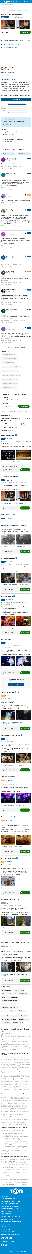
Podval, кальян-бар (7, 817)
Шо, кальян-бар (6, 639)
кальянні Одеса (23, 1019)
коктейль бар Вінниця (8, 1004)
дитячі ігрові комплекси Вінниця (12, 375)
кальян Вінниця (6, 990)
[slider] (4, 17)
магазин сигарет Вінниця (10, 379)
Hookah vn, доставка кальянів (10, 735)
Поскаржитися (7, 168)
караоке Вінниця (19, 990)
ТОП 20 (3, 10)
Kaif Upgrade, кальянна (8, 476)
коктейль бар (5, 75)
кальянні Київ (6, 1022)
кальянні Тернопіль (21, 1016)
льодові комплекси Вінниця (10, 371)
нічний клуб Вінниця (8, 362)
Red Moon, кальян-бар (8, 858)
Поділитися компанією (9, 48)
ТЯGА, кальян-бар (7, 776)
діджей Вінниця (6, 993)
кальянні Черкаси (18, 1022)
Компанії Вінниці (11, 10)
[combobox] (8, 153)
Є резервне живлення (10, 427)
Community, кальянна (8, 558)
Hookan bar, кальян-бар (8, 899)
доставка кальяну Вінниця (9, 1000)
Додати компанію (16, 684)
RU (27, 1)
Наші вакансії (5, 1226)
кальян (13, 79)
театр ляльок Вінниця (9, 354)
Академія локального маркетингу (11, 1221)
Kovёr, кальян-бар (7, 596)
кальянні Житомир (7, 1016)
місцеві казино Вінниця (9, 387)
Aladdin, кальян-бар (7, 515)
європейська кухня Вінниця (10, 997)
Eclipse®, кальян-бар (8, 435)
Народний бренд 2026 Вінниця (10, 1216)
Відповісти (5, 166)
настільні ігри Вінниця (21, 993)
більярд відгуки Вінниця (9, 358)
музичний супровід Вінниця (10, 1007)
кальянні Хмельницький (9, 1019)
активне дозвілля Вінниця (10, 383)
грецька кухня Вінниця (8, 1010)
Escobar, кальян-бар (7, 692)
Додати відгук (16, 99)
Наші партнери (5, 1229)
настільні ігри (5, 79)
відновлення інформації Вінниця (11, 367)
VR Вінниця (22, 1010)
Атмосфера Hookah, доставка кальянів (14, 942)
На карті (28, 40)
